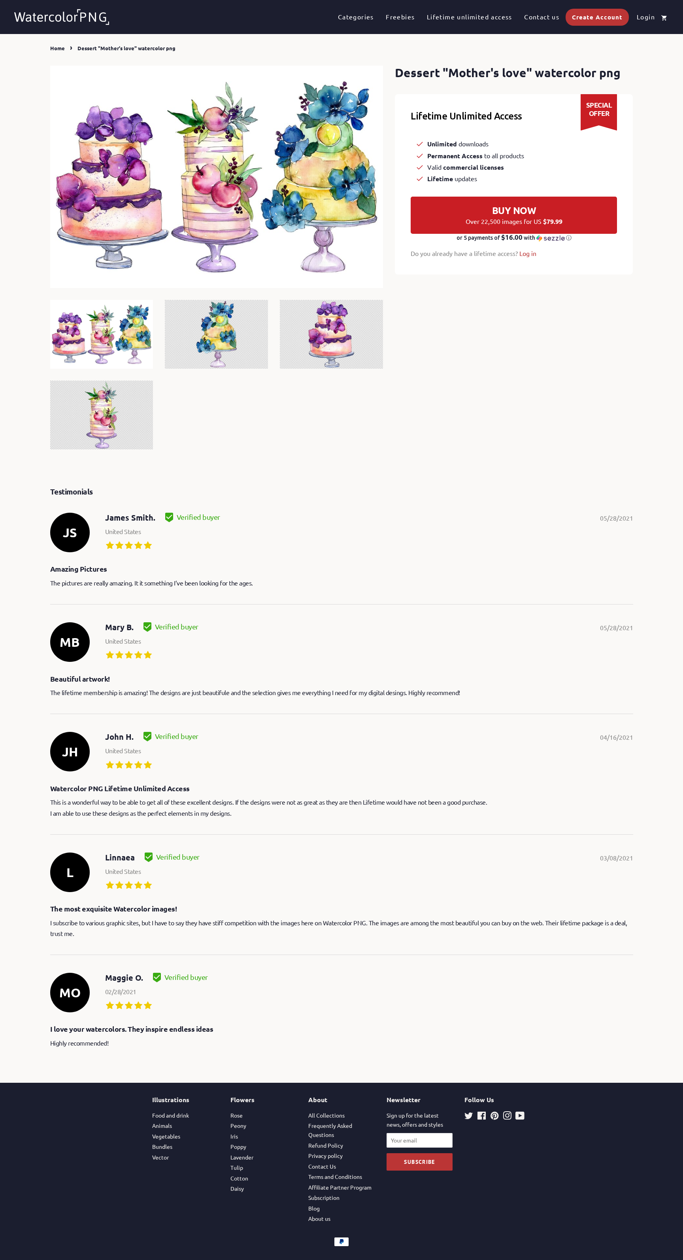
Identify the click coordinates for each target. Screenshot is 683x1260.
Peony (238, 1125)
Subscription (324, 1197)
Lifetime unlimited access (469, 17)
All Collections (326, 1115)
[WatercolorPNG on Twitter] (468, 1116)
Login (646, 17)
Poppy (238, 1146)
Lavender (241, 1157)
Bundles (162, 1146)
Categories (356, 17)
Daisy (237, 1188)
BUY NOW (514, 214)
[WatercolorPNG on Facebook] (481, 1116)
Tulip (236, 1167)
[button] (514, 238)
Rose (236, 1115)
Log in (527, 253)
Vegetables (166, 1136)
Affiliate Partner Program (340, 1187)
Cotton (239, 1178)
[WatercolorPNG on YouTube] (520, 1116)
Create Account (597, 17)
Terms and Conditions (335, 1176)
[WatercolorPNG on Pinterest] (494, 1116)
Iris (234, 1136)
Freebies (400, 17)
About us (319, 1218)
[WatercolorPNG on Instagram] (507, 1116)
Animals (162, 1125)
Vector (160, 1157)
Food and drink (170, 1115)
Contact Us (322, 1166)
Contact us (541, 17)
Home (57, 48)
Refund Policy (325, 1145)
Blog (314, 1208)
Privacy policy (325, 1155)
